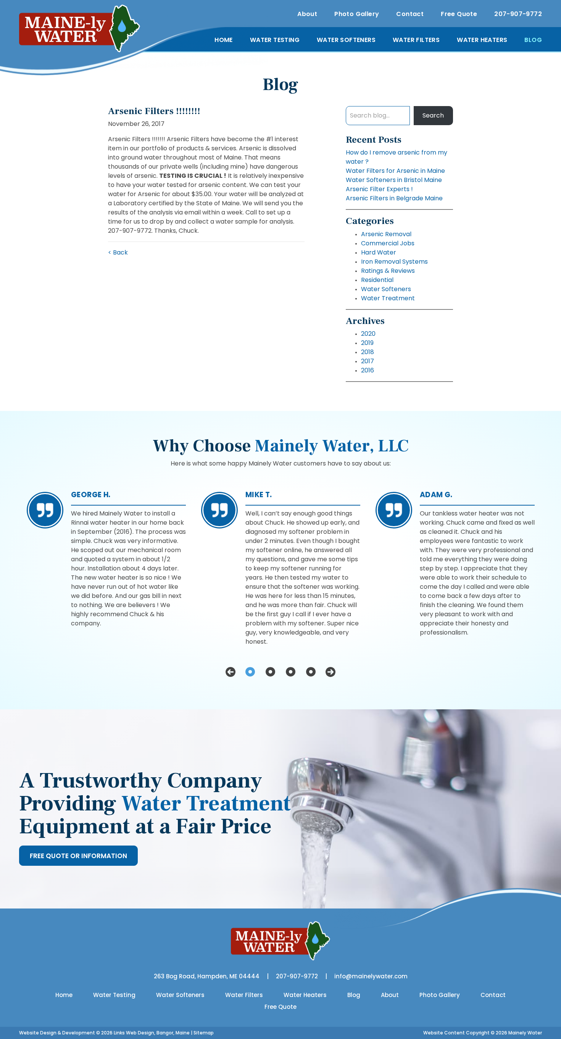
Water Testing (275, 39)
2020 (368, 333)
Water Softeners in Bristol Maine (394, 180)
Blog (533, 39)
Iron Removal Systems (394, 261)
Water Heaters (482, 39)
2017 (367, 361)
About (307, 14)
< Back (118, 252)
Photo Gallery (356, 14)
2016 (367, 370)
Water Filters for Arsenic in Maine (395, 170)
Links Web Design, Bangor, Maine (152, 1032)
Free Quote (459, 14)
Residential (377, 279)
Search (433, 115)
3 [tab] (290, 672)
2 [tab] (270, 672)
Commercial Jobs (387, 243)
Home (223, 39)
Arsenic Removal (386, 234)
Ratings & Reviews (388, 270)
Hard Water (378, 252)
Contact (410, 14)
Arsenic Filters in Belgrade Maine (394, 198)
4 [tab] (311, 672)
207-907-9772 (518, 14)
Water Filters (416, 39)
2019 (367, 342)
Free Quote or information (78, 855)
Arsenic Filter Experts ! (379, 189)
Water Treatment (388, 298)
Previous (230, 672)
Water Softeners (346, 39)
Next (330, 672)
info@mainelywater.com (371, 976)
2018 (367, 352)
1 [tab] (250, 672)
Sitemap (203, 1032)
